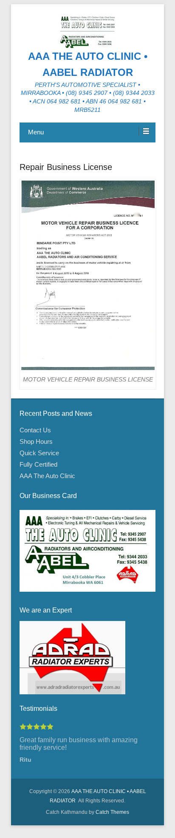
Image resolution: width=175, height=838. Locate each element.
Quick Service (39, 453)
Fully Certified (38, 464)
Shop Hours (36, 441)
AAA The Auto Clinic (47, 475)
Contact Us (35, 430)
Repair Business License (66, 167)
